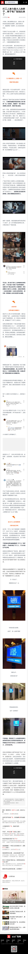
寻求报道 (19, 941)
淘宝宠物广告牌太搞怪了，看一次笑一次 (17, 917)
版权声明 (13, 941)
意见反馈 (8, 941)
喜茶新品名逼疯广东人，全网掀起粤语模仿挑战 (17, 928)
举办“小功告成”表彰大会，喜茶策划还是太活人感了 (13, 860)
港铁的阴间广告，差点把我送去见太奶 (17, 923)
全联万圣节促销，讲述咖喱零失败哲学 (13, 818)
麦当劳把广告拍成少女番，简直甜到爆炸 (17, 912)
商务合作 (24, 941)
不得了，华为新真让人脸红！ (12, 831)
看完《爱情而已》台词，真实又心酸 (13, 811)
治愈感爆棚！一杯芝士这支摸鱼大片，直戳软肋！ (13, 846)
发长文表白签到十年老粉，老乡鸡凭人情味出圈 (17, 907)
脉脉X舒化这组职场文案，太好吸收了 (12, 868)
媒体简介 (2, 941)
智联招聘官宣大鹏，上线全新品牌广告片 (13, 853)
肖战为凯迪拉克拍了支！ (10, 838)
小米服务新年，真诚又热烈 (10, 826)
